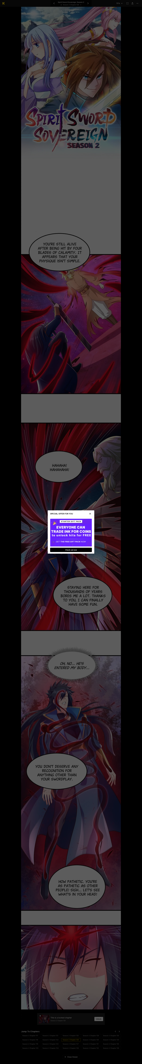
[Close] (90, 513)
